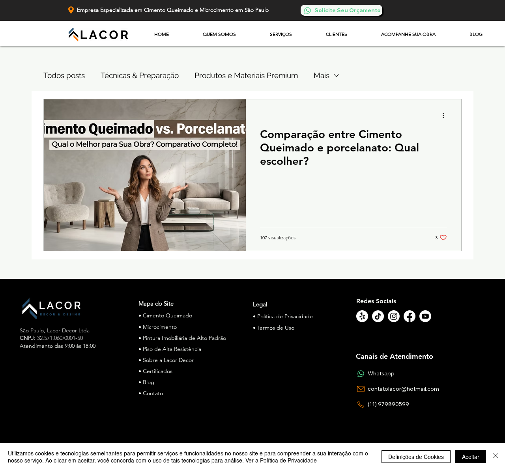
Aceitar (470, 457)
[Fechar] (495, 456)
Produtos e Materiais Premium (246, 75)
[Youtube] (425, 316)
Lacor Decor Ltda (68, 330)
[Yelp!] (362, 316)
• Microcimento (157, 326)
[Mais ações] (446, 115)
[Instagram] (394, 316)
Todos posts (64, 75)
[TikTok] (378, 316)
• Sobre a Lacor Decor (166, 360)
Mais (321, 75)
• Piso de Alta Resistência (169, 348)
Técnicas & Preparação (140, 75)
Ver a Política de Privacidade (281, 460)
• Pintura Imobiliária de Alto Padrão (182, 337)
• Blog (146, 382)
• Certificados (155, 371)
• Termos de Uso (273, 327)
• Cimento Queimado (165, 315)
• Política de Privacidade (283, 316)
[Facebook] (409, 316)
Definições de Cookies (416, 457)
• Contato (150, 393)
